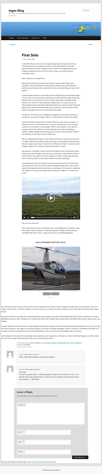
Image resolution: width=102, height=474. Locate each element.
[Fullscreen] (77, 218)
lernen (68, 343)
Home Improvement (22, 38)
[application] (51, 198)
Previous (12, 44)
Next (91, 44)
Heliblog (11, 38)
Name (21, 432)
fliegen (49, 343)
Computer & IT (35, 38)
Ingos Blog (16, 10)
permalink (27, 345)
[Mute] (74, 218)
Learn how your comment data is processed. (41, 462)
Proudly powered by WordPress (51, 470)
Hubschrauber (62, 343)
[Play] (25, 218)
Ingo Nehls (78, 343)
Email (21, 441)
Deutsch (32, 343)
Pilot (72, 343)
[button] (51, 198)
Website (20, 452)
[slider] (49, 217)
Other (44, 38)
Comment (21, 404)
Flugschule (54, 343)
